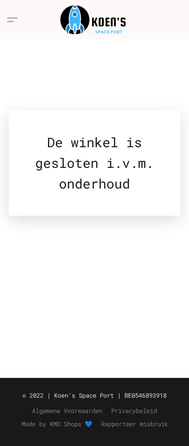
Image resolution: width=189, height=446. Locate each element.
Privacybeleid (134, 410)
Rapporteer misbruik (134, 424)
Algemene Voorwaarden (67, 410)
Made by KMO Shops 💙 (57, 424)
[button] (94, 20)
